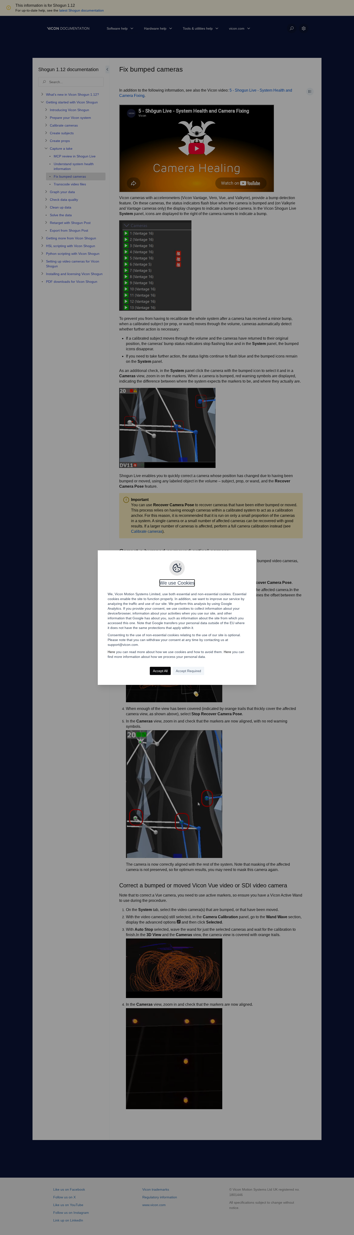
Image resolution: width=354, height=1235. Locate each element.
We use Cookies (177, 583)
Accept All (160, 671)
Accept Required (188, 671)
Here (111, 652)
